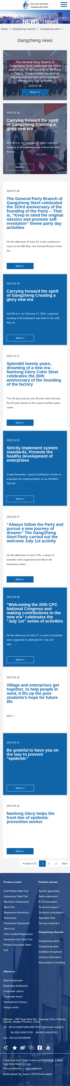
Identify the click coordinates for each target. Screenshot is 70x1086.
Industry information (50, 957)
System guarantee (49, 890)
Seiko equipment (48, 896)
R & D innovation (48, 901)
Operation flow (47, 917)
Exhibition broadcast (50, 951)
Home (4, 29)
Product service (48, 882)
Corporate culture (14, 991)
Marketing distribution (16, 985)
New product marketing (52, 962)
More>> (20, 167)
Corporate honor (13, 996)
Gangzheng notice (49, 941)
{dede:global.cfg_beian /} (17, 1074)
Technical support (49, 907)
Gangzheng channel (23, 29)
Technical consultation (51, 912)
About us (9, 971)
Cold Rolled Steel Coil (16, 890)
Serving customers (49, 923)
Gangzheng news (50, 29)
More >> (35, 92)
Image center (11, 1007)
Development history (15, 1001)
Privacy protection (12, 1068)
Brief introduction (13, 980)
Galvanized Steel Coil (16, 896)
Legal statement (33, 1068)
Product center (13, 882)
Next (64, 863)
